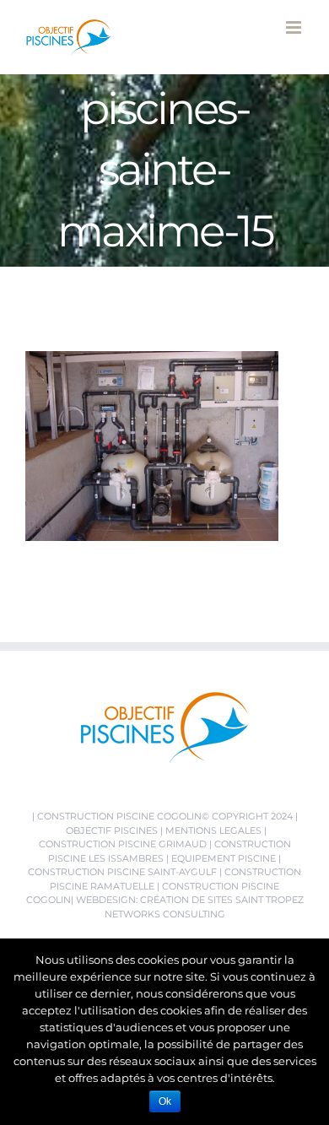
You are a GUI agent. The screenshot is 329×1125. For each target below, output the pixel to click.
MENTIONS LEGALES (213, 830)
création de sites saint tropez (222, 900)
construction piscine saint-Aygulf (122, 872)
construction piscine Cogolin (119, 816)
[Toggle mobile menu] (295, 27)
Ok (165, 1101)
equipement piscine (223, 858)
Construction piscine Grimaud (123, 844)
